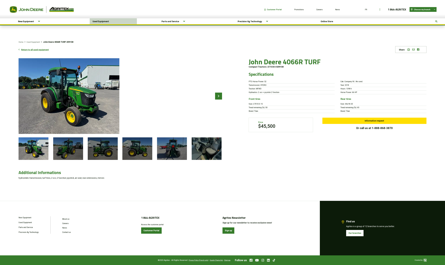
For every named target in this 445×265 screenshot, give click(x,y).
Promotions (299, 9)
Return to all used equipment (35, 49)
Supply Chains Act (216, 260)
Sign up (228, 230)
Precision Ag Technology (29, 232)
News (337, 9)
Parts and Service (26, 227)
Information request (374, 121)
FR (366, 9)
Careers (319, 9)
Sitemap (227, 260)
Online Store (327, 21)
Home (21, 42)
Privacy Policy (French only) (198, 260)
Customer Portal (274, 9)
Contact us (66, 232)
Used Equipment (101, 21)
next (218, 96)
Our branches (354, 233)
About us (65, 219)
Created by (419, 260)
